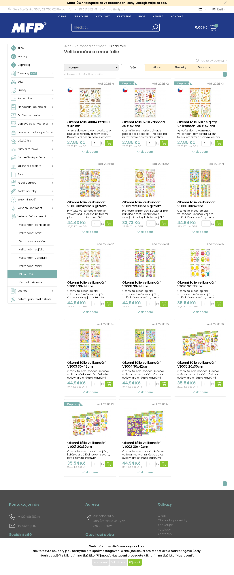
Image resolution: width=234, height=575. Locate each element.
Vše (133, 67)
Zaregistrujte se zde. (151, 3)
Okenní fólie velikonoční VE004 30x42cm (141, 364)
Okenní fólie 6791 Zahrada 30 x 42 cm (143, 124)
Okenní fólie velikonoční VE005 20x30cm (196, 364)
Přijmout (134, 562)
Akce (157, 67)
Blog (142, 16)
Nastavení (100, 562)
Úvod (67, 46)
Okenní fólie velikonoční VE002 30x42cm (141, 444)
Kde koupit (80, 16)
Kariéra (158, 16)
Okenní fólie (117, 46)
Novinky (180, 67)
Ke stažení (124, 16)
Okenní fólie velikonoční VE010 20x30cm (196, 284)
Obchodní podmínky (172, 520)
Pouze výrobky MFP (213, 61)
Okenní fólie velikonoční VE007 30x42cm (86, 284)
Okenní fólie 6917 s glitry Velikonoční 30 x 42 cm (197, 124)
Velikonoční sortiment (90, 46)
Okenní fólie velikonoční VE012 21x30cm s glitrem (141, 204)
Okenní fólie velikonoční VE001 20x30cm (86, 444)
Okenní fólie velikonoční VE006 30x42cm (196, 204)
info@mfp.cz (116, 9)
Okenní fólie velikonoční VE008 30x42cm (141, 284)
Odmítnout (118, 562)
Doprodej (204, 67)
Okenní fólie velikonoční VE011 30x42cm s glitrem (87, 204)
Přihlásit (217, 9)
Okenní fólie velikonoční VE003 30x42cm (86, 364)
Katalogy (103, 16)
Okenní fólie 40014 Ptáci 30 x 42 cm (89, 124)
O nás (62, 16)
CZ (200, 9)
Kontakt (177, 16)
